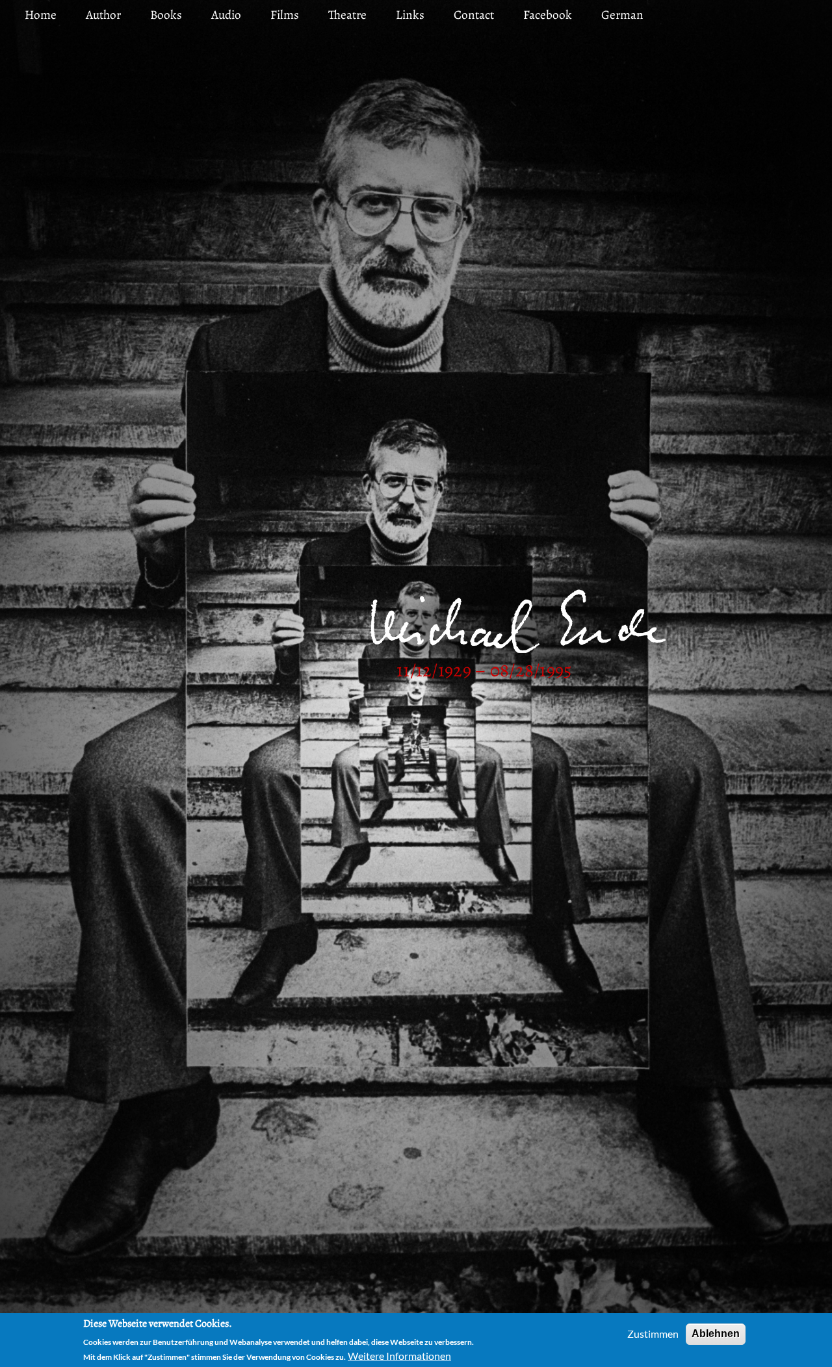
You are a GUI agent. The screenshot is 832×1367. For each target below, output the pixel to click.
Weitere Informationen (399, 1355)
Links (410, 14)
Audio (226, 14)
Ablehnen (716, 1333)
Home (41, 14)
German (622, 14)
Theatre (347, 14)
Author (103, 14)
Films (284, 14)
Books (166, 14)
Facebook (547, 14)
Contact (474, 14)
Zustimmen (653, 1333)
